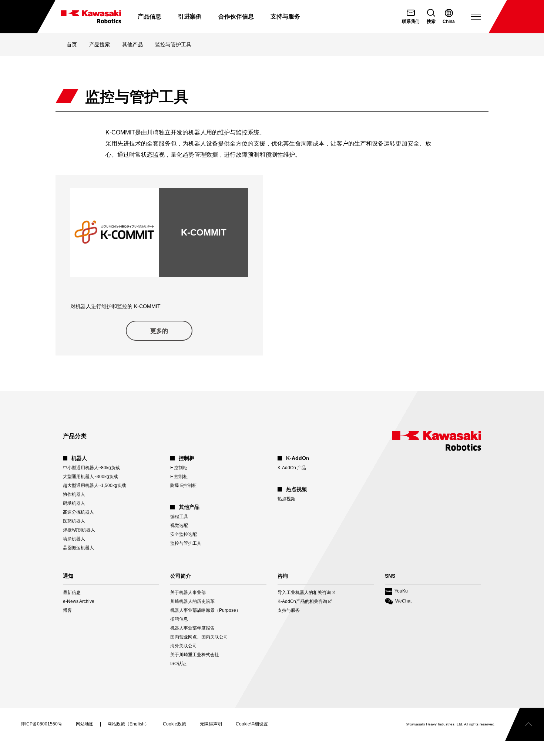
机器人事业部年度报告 (192, 628)
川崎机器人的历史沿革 (192, 601)
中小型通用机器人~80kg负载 (91, 467)
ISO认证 (178, 663)
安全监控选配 (183, 534)
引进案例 (190, 16)
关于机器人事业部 (188, 592)
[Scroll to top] (524, 724)
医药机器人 (74, 521)
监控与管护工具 (185, 543)
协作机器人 (74, 494)
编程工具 (179, 516)
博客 (67, 610)
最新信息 (72, 592)
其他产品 (132, 44)
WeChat (398, 601)
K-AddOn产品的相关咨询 (302, 601)
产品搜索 (99, 44)
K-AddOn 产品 (292, 467)
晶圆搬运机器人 (78, 547)
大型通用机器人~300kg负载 (90, 476)
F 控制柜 (178, 467)
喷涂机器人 (74, 538)
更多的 (159, 331)
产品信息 (149, 16)
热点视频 (286, 498)
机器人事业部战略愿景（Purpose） (205, 610)
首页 (72, 44)
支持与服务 (289, 610)
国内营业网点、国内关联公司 (199, 637)
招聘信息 (179, 619)
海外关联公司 (183, 645)
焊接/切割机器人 (79, 530)
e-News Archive (78, 601)
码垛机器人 (74, 503)
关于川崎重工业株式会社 (194, 654)
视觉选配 (179, 525)
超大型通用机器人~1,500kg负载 (94, 485)
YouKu (396, 591)
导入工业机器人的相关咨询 (304, 593)
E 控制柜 (179, 476)
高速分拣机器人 (78, 512)
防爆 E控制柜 (183, 485)
